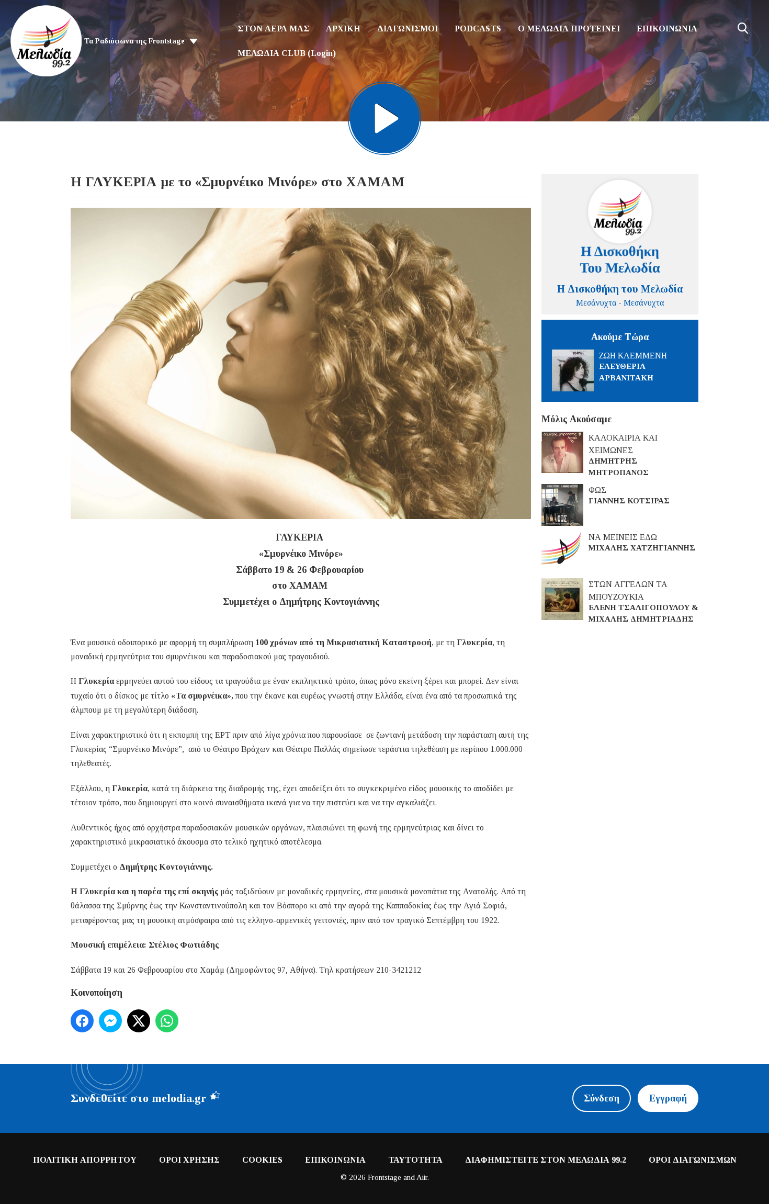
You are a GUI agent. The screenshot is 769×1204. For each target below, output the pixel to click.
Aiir (421, 1177)
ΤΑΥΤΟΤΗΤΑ (415, 1159)
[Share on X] (138, 1020)
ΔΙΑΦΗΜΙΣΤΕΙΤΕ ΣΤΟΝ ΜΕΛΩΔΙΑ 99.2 (545, 1159)
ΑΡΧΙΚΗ (343, 28)
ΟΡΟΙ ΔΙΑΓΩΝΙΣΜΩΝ (693, 1159)
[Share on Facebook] (82, 1020)
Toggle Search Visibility (743, 28)
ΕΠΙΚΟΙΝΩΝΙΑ (667, 28)
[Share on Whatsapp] (166, 1020)
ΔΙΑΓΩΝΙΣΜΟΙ (407, 28)
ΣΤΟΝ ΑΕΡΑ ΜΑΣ (273, 28)
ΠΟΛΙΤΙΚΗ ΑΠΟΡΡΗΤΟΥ (85, 1159)
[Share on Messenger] (110, 1020)
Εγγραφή (668, 1098)
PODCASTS (478, 28)
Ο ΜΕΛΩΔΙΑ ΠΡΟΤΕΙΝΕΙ (569, 28)
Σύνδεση (601, 1098)
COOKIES (262, 1159)
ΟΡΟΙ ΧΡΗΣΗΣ (189, 1159)
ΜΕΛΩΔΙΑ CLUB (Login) (287, 53)
